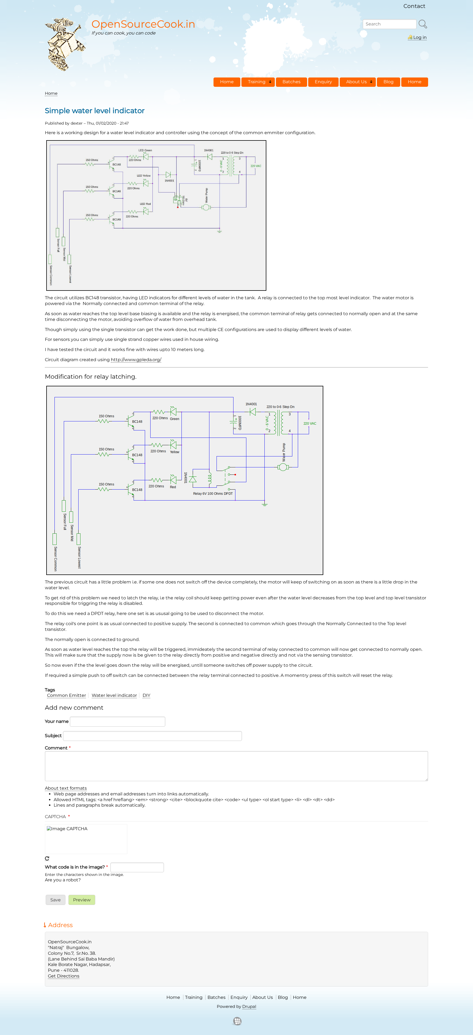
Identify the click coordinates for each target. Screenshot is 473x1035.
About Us (262, 997)
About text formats (66, 788)
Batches (216, 997)
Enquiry (239, 997)
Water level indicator (114, 695)
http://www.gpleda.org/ (136, 359)
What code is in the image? (75, 867)
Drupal (249, 1006)
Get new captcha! (47, 858)
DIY (146, 695)
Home (51, 93)
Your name (57, 721)
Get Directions (63, 976)
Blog (283, 997)
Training (194, 997)
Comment (56, 748)
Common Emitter (66, 695)
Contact (414, 6)
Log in (420, 37)
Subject (53, 735)
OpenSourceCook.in (143, 24)
